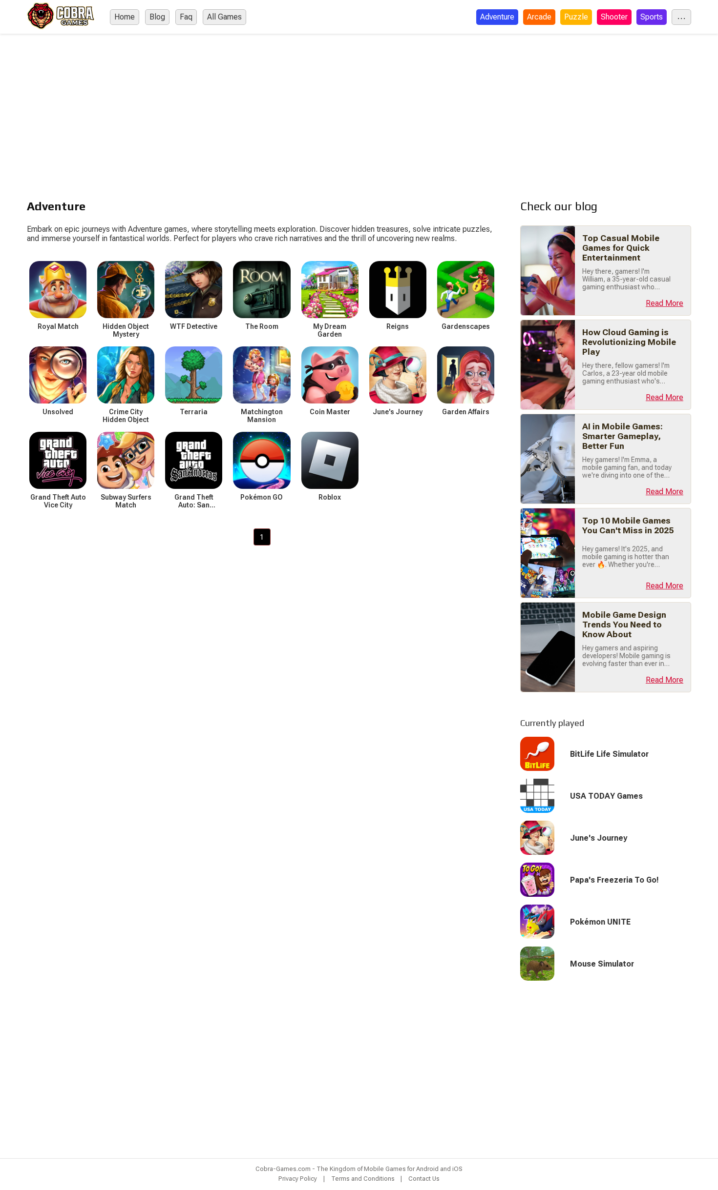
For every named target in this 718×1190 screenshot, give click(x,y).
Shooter (614, 16)
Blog (157, 16)
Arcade (539, 16)
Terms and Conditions (363, 1178)
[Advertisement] (359, 107)
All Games (224, 16)
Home (124, 16)
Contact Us (424, 1178)
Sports (651, 16)
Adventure (497, 16)
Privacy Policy (297, 1178)
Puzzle (576, 16)
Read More (664, 303)
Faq (186, 16)
